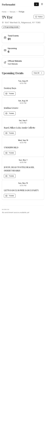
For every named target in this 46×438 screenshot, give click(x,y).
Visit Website (13, 64)
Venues (12, 12)
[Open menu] (42, 4)
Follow (40, 17)
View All (36, 73)
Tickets (11, 93)
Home (4, 12)
